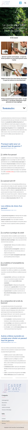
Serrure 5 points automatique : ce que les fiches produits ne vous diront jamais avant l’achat (14, 58)
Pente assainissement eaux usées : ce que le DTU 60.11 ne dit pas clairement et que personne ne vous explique (14, 100)
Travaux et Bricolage (6, 409)
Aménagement (5, 400)
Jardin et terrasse (6, 407)
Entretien (4, 405)
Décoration (4, 402)
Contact (4, 418)
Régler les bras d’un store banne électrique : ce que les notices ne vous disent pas (14, 79)
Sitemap (4, 423)
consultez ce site (10, 171)
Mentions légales (6, 421)
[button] (20, 3)
